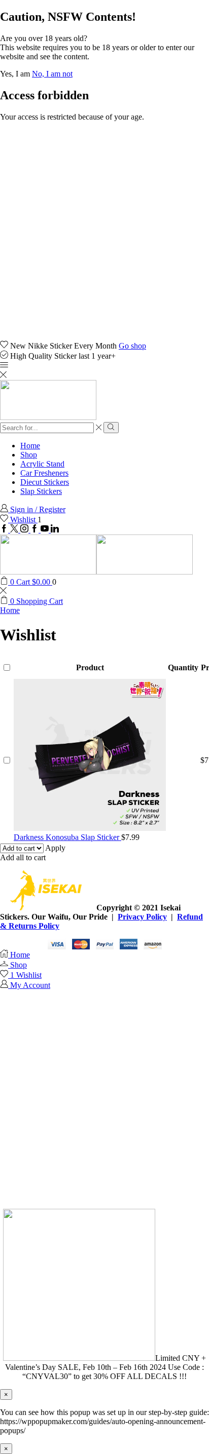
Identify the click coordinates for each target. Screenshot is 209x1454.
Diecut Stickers (44, 482)
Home (30, 445)
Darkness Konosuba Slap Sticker (67, 837)
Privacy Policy (142, 916)
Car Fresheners (44, 473)
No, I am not (52, 73)
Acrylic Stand (42, 464)
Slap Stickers (41, 491)
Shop (28, 454)
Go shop (132, 345)
